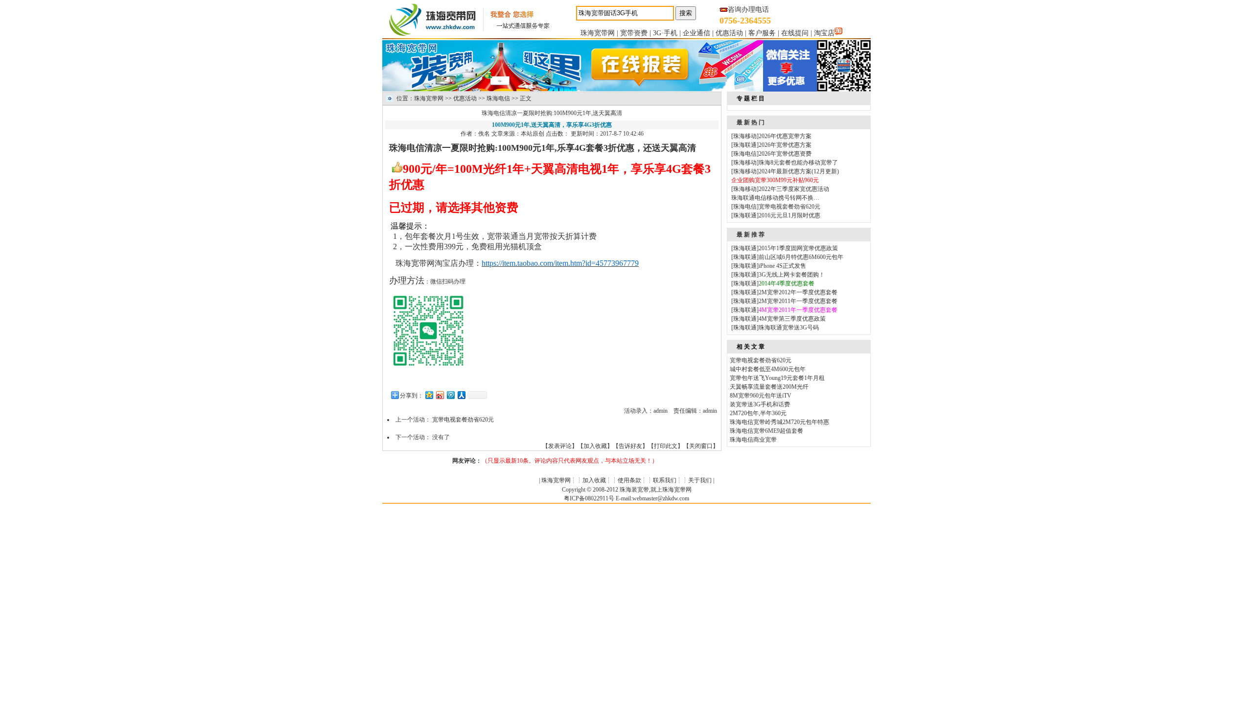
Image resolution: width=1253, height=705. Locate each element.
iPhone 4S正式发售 (782, 265)
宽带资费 (634, 33)
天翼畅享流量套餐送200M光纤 (769, 386)
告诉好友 (630, 446)
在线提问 (795, 33)
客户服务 (762, 33)
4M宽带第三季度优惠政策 (792, 318)
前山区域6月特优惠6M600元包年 (801, 257)
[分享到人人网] (461, 395)
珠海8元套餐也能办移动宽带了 (798, 162)
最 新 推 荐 (751, 234)
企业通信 (696, 33)
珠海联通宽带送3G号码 (789, 327)
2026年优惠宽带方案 (785, 136)
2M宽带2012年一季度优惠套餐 (798, 292)
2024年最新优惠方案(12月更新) (799, 171)
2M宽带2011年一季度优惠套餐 (798, 301)
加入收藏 (595, 446)
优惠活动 (729, 33)
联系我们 (664, 480)
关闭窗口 (701, 446)
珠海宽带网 (597, 33)
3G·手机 (665, 33)
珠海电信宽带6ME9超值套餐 (766, 430)
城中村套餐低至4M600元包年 (768, 369)
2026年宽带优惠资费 (785, 153)
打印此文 (665, 446)
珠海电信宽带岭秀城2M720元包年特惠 (779, 422)
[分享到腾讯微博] (450, 395)
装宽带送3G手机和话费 (760, 404)
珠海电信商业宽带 (753, 439)
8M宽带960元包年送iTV (760, 395)
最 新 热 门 (751, 122)
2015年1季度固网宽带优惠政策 (798, 248)
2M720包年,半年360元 (758, 413)
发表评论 (560, 446)
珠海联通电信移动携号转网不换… (775, 197)
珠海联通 (745, 144)
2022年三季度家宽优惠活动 (794, 189)
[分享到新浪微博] (439, 395)
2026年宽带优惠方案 (785, 144)
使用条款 (629, 480)
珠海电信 (498, 98)
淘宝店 (824, 33)
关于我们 (700, 480)
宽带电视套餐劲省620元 (463, 419)
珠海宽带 (411, 263)
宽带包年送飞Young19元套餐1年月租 (777, 378)
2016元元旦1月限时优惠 (789, 215)
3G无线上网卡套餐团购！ (792, 274)
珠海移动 (745, 136)
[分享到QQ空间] (428, 395)
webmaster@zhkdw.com (660, 498)
